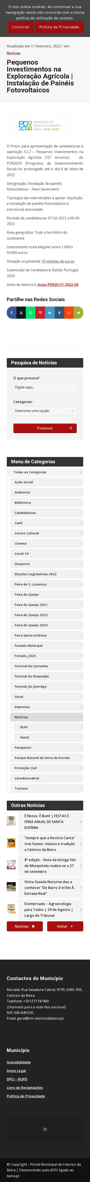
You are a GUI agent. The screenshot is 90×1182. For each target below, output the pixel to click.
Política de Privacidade (26, 1096)
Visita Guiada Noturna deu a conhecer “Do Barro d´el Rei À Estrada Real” (49, 887)
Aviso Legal (16, 1070)
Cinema (20, 543)
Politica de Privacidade (59, 27)
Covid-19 (22, 553)
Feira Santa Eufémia (31, 635)
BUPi (24, 727)
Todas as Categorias (30, 472)
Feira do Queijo (27, 594)
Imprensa (22, 707)
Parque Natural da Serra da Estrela (42, 757)
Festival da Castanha (31, 666)
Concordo (20, 27)
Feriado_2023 (25, 656)
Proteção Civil (26, 768)
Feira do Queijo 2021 (31, 604)
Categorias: (23, 401)
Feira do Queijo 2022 (31, 615)
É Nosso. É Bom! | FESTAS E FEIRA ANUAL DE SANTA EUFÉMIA (46, 822)
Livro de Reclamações (25, 1087)
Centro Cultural (27, 533)
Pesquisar (45, 428)
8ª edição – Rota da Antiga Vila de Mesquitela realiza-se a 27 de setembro (50, 865)
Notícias (14, 53)
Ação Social (24, 482)
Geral (19, 696)
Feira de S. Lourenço (31, 584)
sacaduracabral (27, 778)
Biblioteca (23, 502)
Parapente (23, 747)
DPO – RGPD (17, 1079)
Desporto (22, 564)
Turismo (21, 788)
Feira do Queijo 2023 (31, 625)
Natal (24, 737)
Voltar (62, 926)
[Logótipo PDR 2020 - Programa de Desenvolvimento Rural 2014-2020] (39, 125)
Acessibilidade (19, 1062)
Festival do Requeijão (32, 676)
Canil (18, 523)
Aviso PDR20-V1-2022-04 (58, 284)
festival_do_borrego (31, 686)
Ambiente (22, 492)
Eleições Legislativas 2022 (36, 574)
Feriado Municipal (29, 645)
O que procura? (26, 378)
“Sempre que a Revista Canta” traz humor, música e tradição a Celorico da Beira (49, 843)
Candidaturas (25, 512)
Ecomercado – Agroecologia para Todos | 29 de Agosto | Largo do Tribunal (48, 909)
